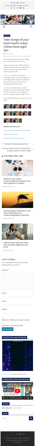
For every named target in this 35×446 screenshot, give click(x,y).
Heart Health (27, 56)
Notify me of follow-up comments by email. (16, 320)
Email (4, 301)
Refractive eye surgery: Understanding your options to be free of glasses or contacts (17, 181)
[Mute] (28, 398)
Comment (5, 270)
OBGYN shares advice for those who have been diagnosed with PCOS (16, 244)
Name (4, 293)
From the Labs (6, 374)
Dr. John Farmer (20, 56)
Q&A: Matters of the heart (11, 134)
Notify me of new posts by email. (12, 325)
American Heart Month (10, 56)
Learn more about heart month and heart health (17, 130)
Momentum (7, 35)
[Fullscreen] (31, 398)
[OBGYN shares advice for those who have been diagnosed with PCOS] (17, 225)
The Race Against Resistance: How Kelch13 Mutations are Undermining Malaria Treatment (17, 213)
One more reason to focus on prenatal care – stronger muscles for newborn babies (16, 149)
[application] (17, 391)
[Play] (4, 398)
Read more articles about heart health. (14, 138)
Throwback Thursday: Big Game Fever (16, 144)
